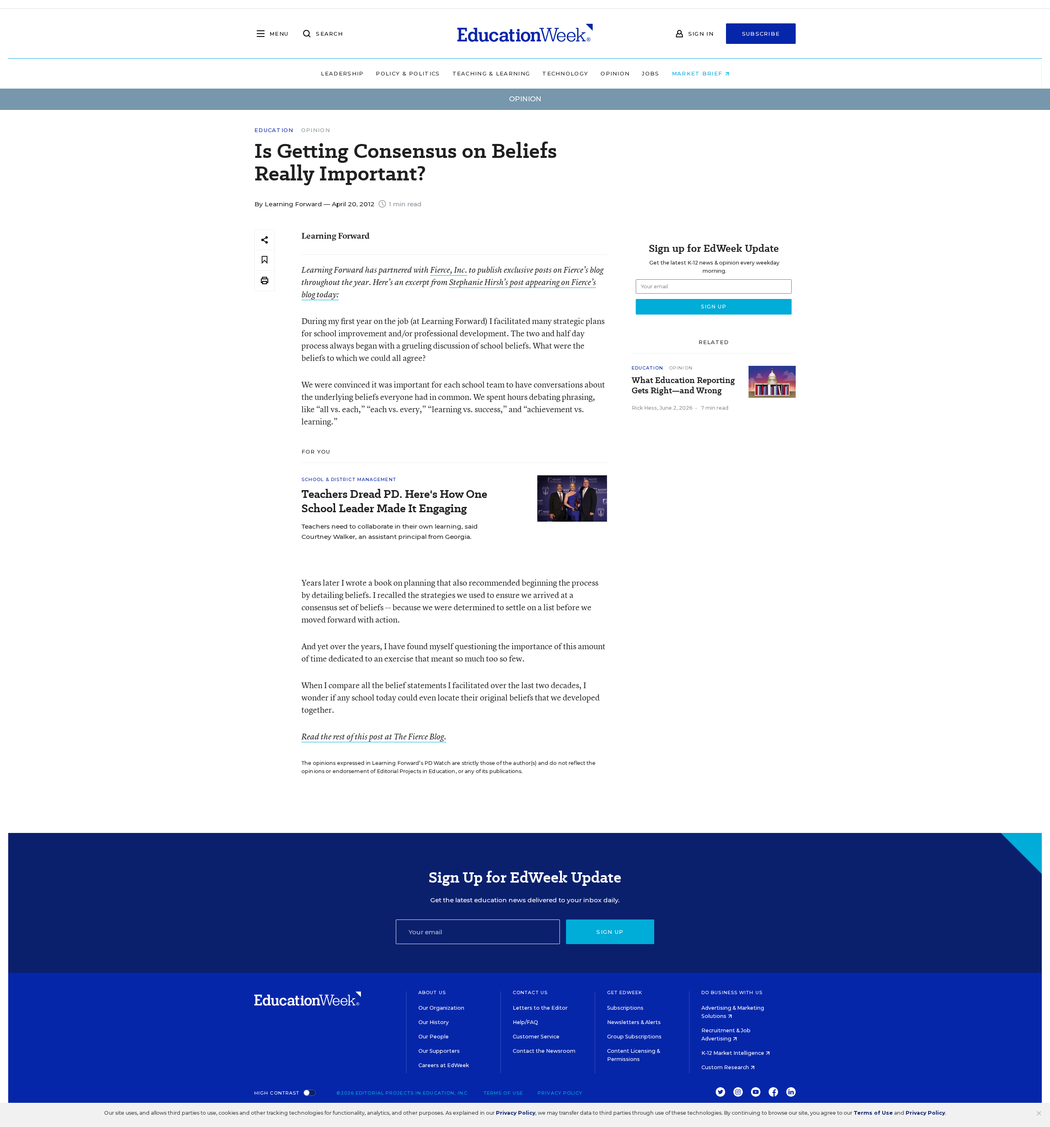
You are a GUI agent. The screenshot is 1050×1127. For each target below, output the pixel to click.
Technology (565, 73)
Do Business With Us (731, 992)
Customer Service (536, 1036)
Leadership (342, 73)
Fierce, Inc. (448, 270)
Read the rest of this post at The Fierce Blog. (373, 736)
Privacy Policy (560, 1093)
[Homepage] (525, 33)
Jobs (650, 73)
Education (274, 130)
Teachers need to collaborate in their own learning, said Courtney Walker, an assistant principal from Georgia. (389, 531)
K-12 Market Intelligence (733, 1053)
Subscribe (761, 33)
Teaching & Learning (491, 73)
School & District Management (348, 479)
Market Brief (698, 73)
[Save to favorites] (264, 260)
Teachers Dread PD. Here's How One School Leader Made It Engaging (394, 501)
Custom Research (725, 1067)
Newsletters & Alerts (634, 1022)
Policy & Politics (408, 73)
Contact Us (530, 992)
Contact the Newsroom (544, 1051)
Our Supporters (439, 1051)
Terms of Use (503, 1093)
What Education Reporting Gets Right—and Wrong (683, 385)
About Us (432, 992)
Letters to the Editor (540, 1008)
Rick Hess (644, 408)
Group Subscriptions (634, 1036)
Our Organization (441, 1008)
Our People (433, 1036)
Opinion (615, 73)
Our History (433, 1022)
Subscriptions (625, 1008)
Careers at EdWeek (443, 1065)
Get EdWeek (624, 992)
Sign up (609, 932)
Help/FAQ (525, 1022)
